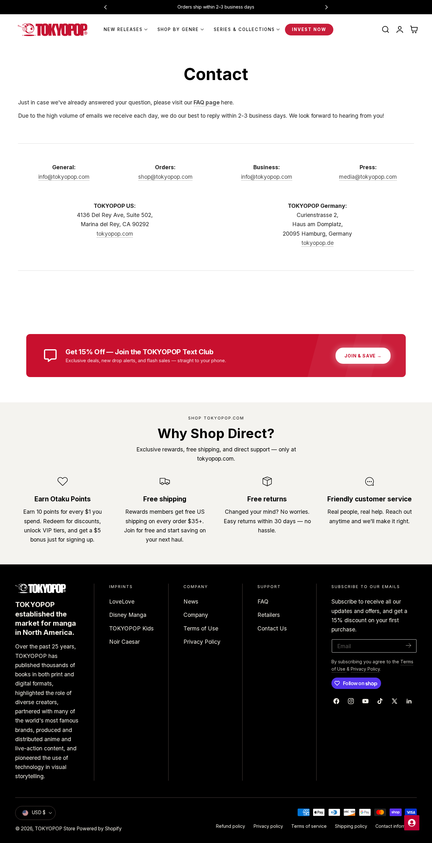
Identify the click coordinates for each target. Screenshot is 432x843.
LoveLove (121, 601)
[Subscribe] (408, 645)
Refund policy (230, 826)
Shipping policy (351, 826)
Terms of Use (200, 628)
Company (195, 615)
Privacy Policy (201, 641)
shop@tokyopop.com (165, 176)
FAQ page (207, 102)
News (190, 601)
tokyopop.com (114, 233)
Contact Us (272, 628)
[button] (385, 29)
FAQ (262, 601)
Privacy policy (268, 826)
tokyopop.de (317, 242)
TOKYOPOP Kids (131, 628)
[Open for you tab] (411, 822)
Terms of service (309, 826)
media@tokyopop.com (368, 176)
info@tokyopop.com (63, 176)
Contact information (396, 826)
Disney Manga (127, 615)
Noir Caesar (124, 641)
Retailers (268, 615)
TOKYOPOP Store (55, 829)
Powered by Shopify (99, 829)
